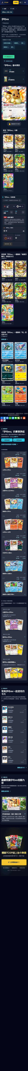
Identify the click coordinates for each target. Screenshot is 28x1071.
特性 (22, 43)
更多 (12, 47)
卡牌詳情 (16, 43)
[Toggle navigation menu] (25, 2)
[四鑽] (8, 243)
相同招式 (6, 47)
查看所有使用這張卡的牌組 (8, 444)
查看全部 (3, 339)
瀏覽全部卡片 (21, 767)
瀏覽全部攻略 (5, 791)
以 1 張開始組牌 (6, 440)
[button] (21, 2)
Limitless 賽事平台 (14, 436)
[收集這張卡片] (8, 56)
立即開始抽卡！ (15, 862)
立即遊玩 (16, 2)
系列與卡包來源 (7, 43)
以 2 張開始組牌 (18, 440)
